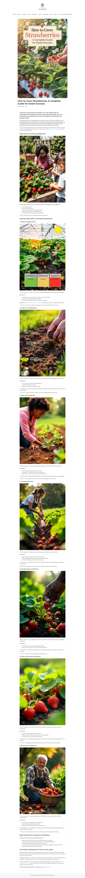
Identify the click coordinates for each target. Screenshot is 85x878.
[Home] (42, 6)
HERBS (40, 14)
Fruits (26, 106)
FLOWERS (24, 14)
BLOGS (55, 14)
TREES (28, 14)
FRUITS (51, 14)
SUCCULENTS (34, 14)
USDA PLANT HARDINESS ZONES (65, 14)
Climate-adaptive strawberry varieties (33, 302)
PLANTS (18, 14)
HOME (14, 14)
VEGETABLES (45, 14)
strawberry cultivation (53, 129)
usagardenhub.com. (46, 867)
